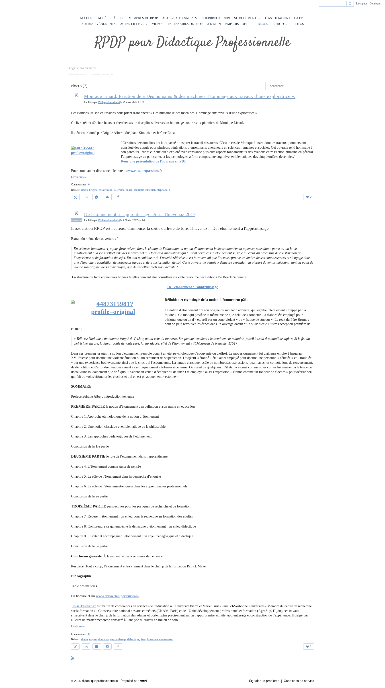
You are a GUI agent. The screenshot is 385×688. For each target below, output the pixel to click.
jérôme (120, 189)
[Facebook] (118, 197)
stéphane (162, 189)
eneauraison (106, 189)
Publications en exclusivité (102, 74)
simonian (150, 189)
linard (129, 189)
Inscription (361, 3)
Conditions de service (299, 680)
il (114, 189)
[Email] (107, 197)
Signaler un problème (264, 680)
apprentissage (118, 639)
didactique (133, 639)
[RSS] (73, 658)
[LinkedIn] (86, 197)
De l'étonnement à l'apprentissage (192, 287)
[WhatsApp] (96, 197)
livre (143, 639)
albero (84, 189)
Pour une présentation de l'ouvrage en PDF (153, 161)
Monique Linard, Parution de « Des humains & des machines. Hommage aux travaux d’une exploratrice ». (189, 96)
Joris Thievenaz (84, 606)
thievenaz (103, 639)
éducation (152, 639)
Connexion (375, 3)
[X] (75, 197)
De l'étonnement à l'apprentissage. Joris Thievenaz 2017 (139, 214)
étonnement (166, 639)
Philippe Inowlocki (109, 102)
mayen (93, 639)
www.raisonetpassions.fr (143, 171)
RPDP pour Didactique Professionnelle (193, 42)
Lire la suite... (78, 177)
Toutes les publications (77, 74)
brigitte (93, 189)
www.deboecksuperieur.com (117, 596)
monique (139, 189)
